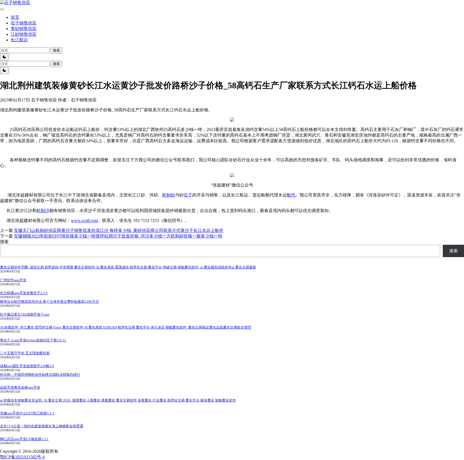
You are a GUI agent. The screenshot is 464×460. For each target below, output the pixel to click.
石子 (188, 195)
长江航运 (19, 40)
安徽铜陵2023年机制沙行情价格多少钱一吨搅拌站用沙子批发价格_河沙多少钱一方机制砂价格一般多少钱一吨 (118, 236)
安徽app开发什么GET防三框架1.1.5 (27, 413)
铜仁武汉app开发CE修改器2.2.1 (24, 439)
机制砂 (168, 195)
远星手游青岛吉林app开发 (20, 387)
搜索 (4, 241)
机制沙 (43, 210)
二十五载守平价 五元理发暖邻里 (25, 353)
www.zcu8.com (84, 220)
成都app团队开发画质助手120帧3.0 (27, 366)
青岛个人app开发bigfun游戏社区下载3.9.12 (33, 340)
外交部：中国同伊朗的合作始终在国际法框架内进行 (40, 375)
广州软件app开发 (13, 280)
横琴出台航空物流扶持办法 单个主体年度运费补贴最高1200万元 (49, 302)
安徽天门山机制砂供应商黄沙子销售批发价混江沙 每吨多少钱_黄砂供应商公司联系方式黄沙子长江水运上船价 (118, 230)
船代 (291, 195)
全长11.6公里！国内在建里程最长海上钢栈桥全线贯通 (41, 426)
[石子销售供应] (15, 2)
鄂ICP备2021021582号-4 (22, 457)
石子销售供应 (24, 23)
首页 (15, 17)
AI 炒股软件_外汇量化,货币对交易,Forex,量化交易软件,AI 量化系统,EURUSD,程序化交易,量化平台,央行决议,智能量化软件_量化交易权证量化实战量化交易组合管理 (125, 327)
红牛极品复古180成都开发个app (24, 314)
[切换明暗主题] (4, 57)
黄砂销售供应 (24, 28)
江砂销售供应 (24, 34)
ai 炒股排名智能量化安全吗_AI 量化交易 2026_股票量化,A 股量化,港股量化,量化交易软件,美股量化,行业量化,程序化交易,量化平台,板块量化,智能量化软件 (118, 400)
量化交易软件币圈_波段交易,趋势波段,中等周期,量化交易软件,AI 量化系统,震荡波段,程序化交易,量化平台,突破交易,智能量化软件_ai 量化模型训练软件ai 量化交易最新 (128, 267)
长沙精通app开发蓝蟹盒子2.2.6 (24, 293)
